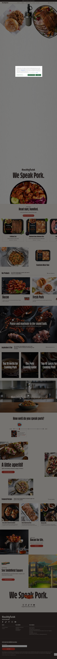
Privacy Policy (23, 70)
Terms (37, 72)
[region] (28, 71)
